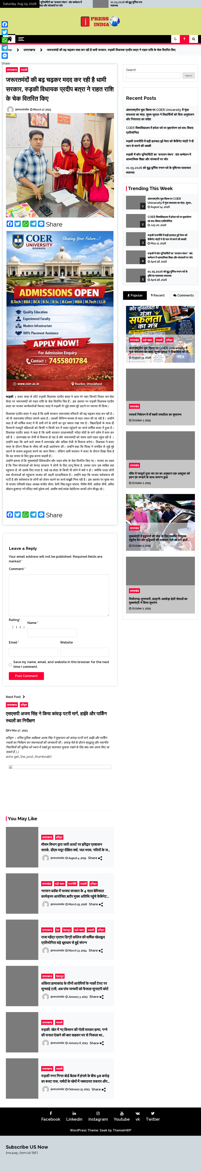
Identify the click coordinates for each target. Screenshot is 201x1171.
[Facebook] (6, 24)
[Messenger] (6, 56)
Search (131, 70)
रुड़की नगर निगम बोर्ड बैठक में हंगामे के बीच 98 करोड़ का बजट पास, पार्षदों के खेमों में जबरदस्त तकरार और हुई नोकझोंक (75, 1079)
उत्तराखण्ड (12, 69)
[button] (175, 39)
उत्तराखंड (46, 883)
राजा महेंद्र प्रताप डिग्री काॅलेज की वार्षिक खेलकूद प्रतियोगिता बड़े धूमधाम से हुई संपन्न (73, 940)
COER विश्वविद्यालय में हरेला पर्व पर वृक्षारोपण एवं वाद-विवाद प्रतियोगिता (169, 219)
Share (54, 224)
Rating (14, 620)
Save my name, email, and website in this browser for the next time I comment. (61, 664)
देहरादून (67, 930)
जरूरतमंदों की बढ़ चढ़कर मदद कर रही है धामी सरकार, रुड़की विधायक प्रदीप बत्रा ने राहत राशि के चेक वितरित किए (60, 89)
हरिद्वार (24, 704)
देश (57, 930)
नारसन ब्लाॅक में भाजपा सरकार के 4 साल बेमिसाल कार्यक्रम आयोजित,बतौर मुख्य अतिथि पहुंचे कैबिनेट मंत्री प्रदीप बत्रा (74, 894)
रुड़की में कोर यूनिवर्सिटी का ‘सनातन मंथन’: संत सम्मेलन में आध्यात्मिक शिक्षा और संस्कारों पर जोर (170, 255)
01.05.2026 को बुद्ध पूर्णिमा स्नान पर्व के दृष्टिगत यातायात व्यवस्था (89, 4)
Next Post (13, 697)
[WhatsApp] (6, 40)
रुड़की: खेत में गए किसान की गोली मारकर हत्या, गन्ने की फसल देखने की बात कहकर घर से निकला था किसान (74, 1032)
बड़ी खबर (59, 883)
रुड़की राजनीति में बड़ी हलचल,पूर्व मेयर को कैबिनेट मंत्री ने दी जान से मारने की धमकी (167, 237)
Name (32, 623)
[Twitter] (6, 32)
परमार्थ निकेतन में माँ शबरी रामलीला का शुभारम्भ (155, 414)
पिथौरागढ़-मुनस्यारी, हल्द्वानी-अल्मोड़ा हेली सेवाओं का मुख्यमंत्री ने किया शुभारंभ (158, 600)
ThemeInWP (122, 1130)
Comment (17, 569)
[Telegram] (6, 48)
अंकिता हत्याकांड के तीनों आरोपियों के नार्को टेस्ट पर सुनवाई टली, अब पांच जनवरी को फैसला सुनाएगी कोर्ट (75, 986)
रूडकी (24, 69)
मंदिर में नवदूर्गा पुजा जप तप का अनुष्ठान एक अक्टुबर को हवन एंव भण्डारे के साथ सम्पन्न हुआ (159, 475)
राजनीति (72, 883)
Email (14, 642)
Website (66, 642)
